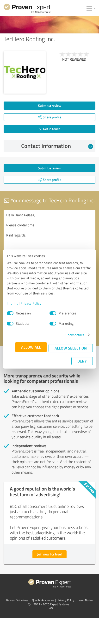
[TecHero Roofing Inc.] (24, 72)
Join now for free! (49, 554)
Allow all (31, 347)
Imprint (12, 303)
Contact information (46, 146)
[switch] (53, 313)
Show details (75, 334)
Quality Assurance (43, 600)
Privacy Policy (30, 303)
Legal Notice (85, 600)
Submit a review (49, 105)
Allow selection (71, 348)
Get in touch (51, 129)
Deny (82, 361)
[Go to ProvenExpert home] (27, 9)
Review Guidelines (17, 600)
